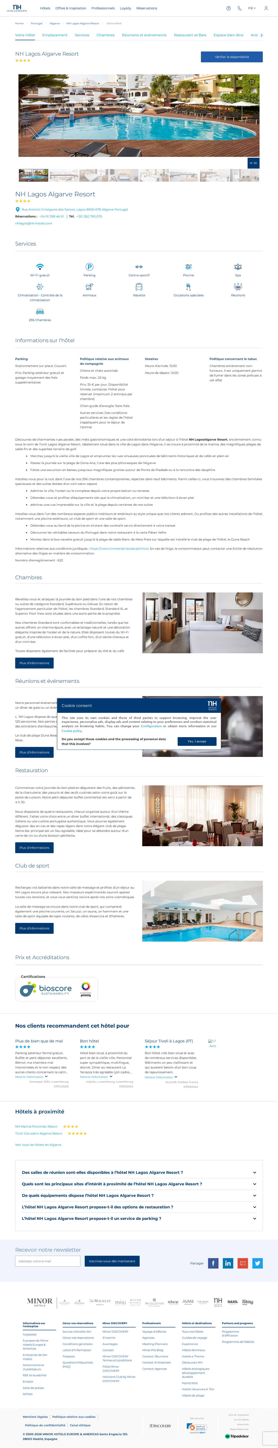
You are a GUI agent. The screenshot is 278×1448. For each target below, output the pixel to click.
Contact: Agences (154, 1368)
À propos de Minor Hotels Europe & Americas (35, 1344)
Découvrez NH (192, 1362)
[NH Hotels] (218, 1303)
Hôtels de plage (193, 1395)
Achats (27, 1394)
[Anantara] (64, 1303)
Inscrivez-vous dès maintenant (112, 1261)
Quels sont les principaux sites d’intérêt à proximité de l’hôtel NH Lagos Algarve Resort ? (112, 1184)
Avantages (110, 1344)
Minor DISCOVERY (115, 1331)
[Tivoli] (120, 1302)
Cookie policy (72, 731)
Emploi (28, 1381)
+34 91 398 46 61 (51, 216)
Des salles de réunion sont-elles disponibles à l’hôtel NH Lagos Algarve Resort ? (102, 1172)
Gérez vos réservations (78, 1337)
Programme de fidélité (238, 1342)
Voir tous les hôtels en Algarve (38, 1145)
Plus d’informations (34, 663)
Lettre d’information (77, 1350)
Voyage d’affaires (154, 1331)
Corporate (30, 1334)
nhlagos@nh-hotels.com (33, 223)
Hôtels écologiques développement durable (195, 1372)
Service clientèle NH (77, 1331)
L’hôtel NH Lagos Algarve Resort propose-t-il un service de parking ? (91, 1218)
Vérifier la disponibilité (232, 57)
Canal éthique (80, 1425)
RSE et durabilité (34, 1375)
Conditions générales (78, 1344)
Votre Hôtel (25, 35)
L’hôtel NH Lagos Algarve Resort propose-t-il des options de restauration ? (97, 1207)
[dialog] (139, 724)
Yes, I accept (197, 741)
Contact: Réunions (155, 1356)
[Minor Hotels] (39, 1303)
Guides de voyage (194, 1337)
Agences (148, 1337)
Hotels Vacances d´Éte (198, 1389)
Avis (213, 1046)
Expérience (190, 1344)
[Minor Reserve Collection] (135, 1303)
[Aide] (229, 8)
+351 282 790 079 (89, 216)
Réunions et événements (144, 35)
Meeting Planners (154, 1344)
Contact (108, 1350)
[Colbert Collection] (203, 1303)
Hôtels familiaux (193, 1350)
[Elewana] (79, 1303)
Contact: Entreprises (156, 1362)
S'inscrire (109, 1337)
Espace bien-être (228, 35)
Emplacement (55, 35)
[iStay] (247, 1303)
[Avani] (188, 1303)
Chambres (106, 35)
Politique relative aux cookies (74, 1416)
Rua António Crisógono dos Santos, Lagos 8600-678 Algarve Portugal (75, 209)
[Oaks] (233, 1303)
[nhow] (173, 1303)
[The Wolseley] (100, 1303)
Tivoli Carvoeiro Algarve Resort (38, 1133)
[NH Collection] (154, 1302)
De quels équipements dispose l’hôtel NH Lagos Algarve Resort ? (88, 1195)
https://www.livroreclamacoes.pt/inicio (119, 549)
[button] (197, 1428)
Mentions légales (35, 1416)
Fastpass (69, 1356)
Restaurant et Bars (190, 35)
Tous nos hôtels (192, 1331)
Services (82, 35)
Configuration (151, 726)
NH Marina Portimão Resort (36, 1126)
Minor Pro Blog (152, 1350)
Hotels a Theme (193, 1356)
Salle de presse (33, 1388)
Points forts (190, 1383)
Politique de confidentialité (45, 1425)
